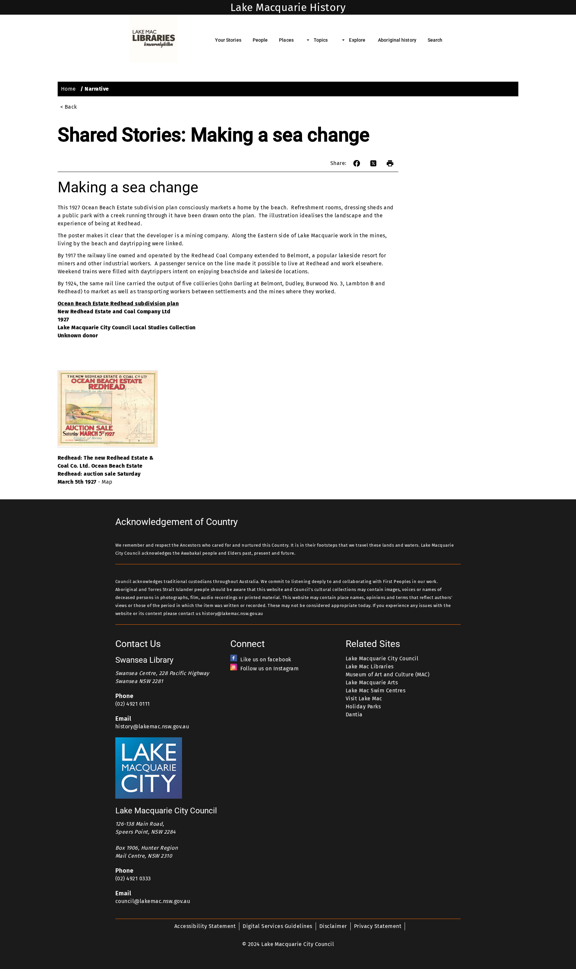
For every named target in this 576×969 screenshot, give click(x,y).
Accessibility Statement (205, 926)
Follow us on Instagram (269, 668)
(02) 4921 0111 (132, 704)
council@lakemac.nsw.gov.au (152, 901)
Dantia (354, 714)
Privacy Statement (377, 926)
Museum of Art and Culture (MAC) (387, 674)
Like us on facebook (265, 659)
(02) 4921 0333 (133, 878)
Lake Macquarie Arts (372, 682)
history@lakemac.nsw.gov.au (152, 726)
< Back (68, 107)
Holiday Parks (363, 706)
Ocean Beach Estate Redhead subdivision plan (118, 303)
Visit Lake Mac (364, 698)
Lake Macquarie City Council (382, 658)
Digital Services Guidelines (277, 926)
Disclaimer (333, 926)
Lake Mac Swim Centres (375, 690)
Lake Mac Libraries (370, 666)
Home (68, 89)
